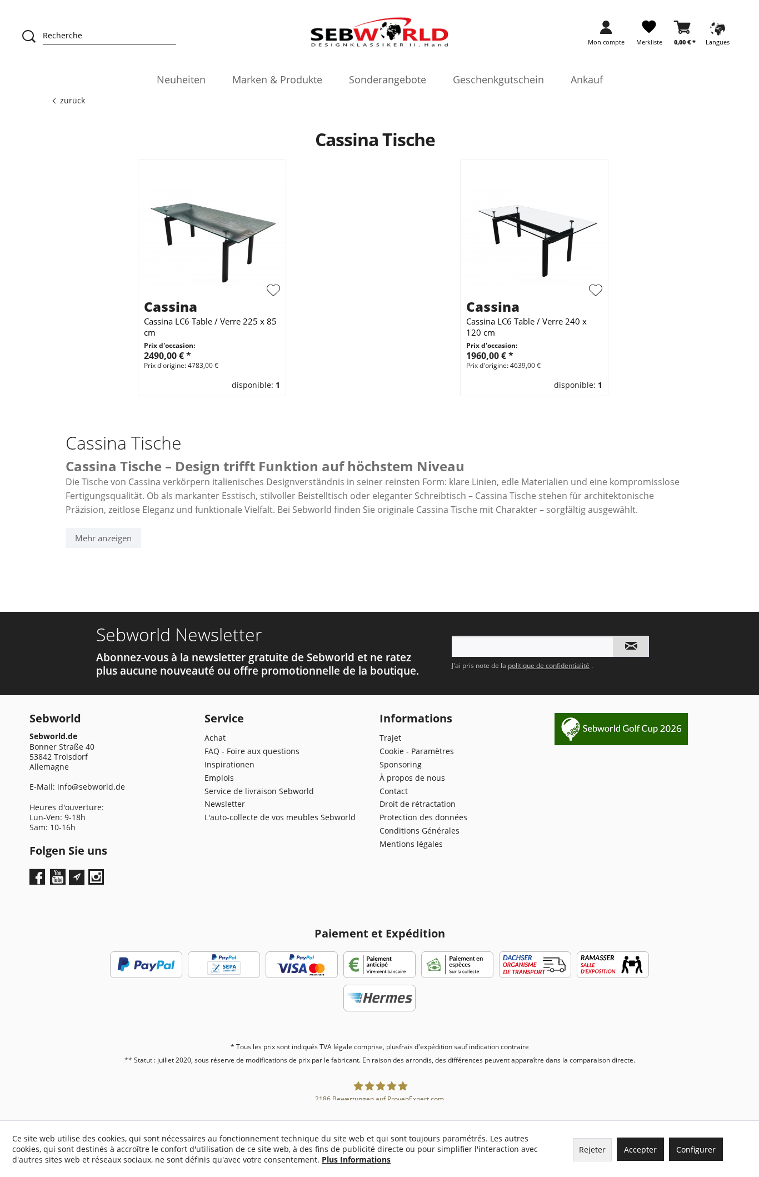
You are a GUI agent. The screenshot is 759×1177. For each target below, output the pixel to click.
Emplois (219, 777)
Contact (393, 791)
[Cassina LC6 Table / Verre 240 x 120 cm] (534, 237)
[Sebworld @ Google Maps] (76, 877)
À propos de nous (412, 777)
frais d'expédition (425, 1046)
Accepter (640, 1149)
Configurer (696, 1149)
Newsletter (224, 804)
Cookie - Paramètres (416, 751)
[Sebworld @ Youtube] (59, 880)
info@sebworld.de (91, 786)
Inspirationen (229, 764)
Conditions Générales (419, 830)
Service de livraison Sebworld (259, 791)
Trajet (390, 737)
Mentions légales (411, 844)
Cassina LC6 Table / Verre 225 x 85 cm (210, 327)
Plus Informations (356, 1159)
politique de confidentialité (549, 665)
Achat (215, 737)
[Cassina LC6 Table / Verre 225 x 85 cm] (212, 237)
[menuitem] (606, 36)
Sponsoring (400, 764)
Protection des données (423, 817)
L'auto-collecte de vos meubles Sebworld (280, 817)
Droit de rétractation (417, 804)
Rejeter (592, 1149)
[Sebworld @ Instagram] (97, 880)
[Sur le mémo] (273, 290)
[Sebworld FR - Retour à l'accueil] (380, 32)
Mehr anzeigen (103, 537)
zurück (72, 100)
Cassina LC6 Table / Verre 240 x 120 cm (526, 327)
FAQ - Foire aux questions (251, 751)
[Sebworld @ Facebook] (38, 880)
